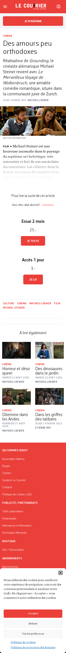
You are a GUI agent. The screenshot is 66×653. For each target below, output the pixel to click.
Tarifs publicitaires (12, 511)
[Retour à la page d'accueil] (31, 7)
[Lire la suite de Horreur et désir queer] (16, 350)
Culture (8, 303)
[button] (60, 573)
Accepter (33, 613)
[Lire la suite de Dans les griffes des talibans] (49, 396)
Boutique (9, 541)
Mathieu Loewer (40, 303)
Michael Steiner (14, 307)
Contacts (7, 487)
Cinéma (7, 36)
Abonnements (10, 567)
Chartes (6, 473)
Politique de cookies (23, 642)
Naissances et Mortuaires (17, 525)
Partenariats (9, 518)
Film (57, 303)
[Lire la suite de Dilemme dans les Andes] (16, 396)
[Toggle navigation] (5, 6)
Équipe (6, 466)
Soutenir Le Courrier (14, 480)
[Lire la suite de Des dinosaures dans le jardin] (49, 350)
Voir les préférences (33, 634)
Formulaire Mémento (14, 532)
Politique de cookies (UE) (17, 494)
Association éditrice (13, 459)
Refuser (33, 623)
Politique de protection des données (33, 647)
